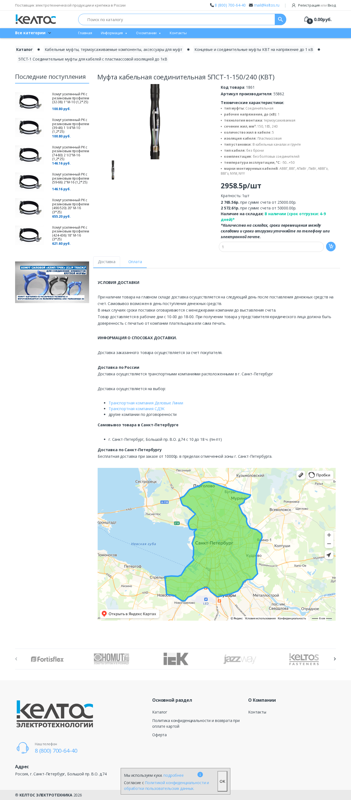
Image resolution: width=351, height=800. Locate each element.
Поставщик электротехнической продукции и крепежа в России (70, 5)
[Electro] (35, 19)
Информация (112, 32)
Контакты (178, 32)
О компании (146, 32)
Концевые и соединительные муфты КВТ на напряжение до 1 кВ (253, 49)
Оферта (159, 734)
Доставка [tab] (106, 261)
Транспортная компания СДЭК (137, 408)
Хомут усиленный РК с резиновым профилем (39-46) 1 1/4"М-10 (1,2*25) (70, 125)
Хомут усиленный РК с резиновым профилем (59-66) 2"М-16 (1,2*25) (70, 178)
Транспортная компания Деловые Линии (146, 402)
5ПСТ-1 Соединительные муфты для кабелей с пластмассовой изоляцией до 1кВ (92, 59)
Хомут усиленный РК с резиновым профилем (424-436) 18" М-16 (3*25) (70, 233)
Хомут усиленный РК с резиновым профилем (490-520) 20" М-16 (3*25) (70, 206)
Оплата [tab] (135, 261)
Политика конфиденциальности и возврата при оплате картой (196, 723)
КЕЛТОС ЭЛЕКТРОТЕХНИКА (45, 795)
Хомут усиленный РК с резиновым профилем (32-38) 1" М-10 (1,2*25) (70, 98)
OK (222, 781)
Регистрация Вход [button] (316, 5)
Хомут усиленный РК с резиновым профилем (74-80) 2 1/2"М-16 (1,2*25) (70, 153)
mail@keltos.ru (266, 5)
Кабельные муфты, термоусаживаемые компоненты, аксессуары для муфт (114, 49)
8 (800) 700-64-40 (230, 5)
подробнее (173, 775)
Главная (85, 32)
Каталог (24, 49)
